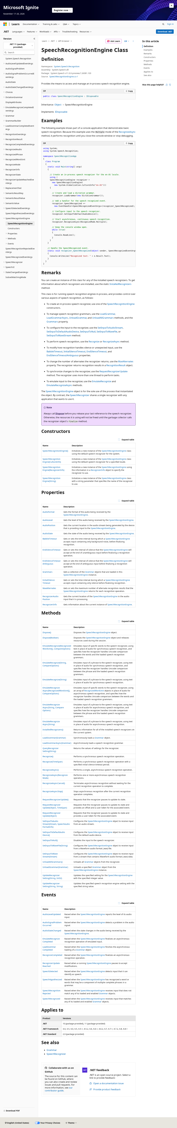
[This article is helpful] (166, 84)
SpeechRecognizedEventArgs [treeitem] (19, 257)
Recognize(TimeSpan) (53, 761)
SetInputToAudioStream (110, 327)
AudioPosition (49, 525)
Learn (44, 41)
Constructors (150, 57)
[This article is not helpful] (170, 84)
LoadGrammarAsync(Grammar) (57, 743)
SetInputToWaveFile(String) (55, 845)
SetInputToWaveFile (107, 331)
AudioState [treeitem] (11, 82)
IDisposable (61, 111)
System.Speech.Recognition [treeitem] (18, 58)
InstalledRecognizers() (53, 729)
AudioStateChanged (52, 930)
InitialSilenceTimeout (74, 351)
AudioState (48, 533)
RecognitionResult (115, 365)
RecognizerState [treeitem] (13, 174)
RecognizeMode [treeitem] (13, 164)
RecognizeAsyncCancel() (54, 783)
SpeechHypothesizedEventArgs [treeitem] (20, 213)
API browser (63, 41)
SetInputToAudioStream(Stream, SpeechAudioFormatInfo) (56, 824)
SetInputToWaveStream (59, 335)
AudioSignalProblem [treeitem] (15, 68)
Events (147, 68)
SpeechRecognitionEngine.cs (62, 76)
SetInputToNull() (50, 840)
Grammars (52, 321)
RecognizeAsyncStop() (53, 791)
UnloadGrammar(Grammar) (55, 867)
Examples (148, 50)
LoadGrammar (107, 313)
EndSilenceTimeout (97, 351)
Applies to (148, 71)
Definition (148, 46)
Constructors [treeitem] (14, 228)
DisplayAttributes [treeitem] (14, 102)
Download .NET (165, 31)
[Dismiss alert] (171, 5)
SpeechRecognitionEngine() (55, 450)
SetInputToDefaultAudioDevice (63, 331)
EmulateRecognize (101, 381)
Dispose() (47, 632)
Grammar (89, 572)
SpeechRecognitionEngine (121, 303)
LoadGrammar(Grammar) (54, 737)
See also (147, 75)
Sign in (170, 24)
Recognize (94, 341)
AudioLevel (48, 520)
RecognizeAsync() (51, 769)
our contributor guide (59, 1089)
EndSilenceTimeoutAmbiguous (63, 355)
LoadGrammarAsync (57, 317)
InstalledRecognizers (120, 284)
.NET (52, 41)
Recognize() (48, 756)
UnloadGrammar (78, 317)
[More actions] (133, 41)
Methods (148, 64)
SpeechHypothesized (52, 979)
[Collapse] (34, 38)
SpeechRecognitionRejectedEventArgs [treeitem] (20, 250)
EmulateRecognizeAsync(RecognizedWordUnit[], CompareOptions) (56, 690)
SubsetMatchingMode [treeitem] (16, 277)
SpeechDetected (50, 971)
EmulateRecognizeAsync (59, 385)
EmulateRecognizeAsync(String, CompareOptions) (53, 707)
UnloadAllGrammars (103, 317)
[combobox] (19, 45)
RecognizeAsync (127, 131)
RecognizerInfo (98, 470)
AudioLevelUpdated (52, 914)
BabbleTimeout (55, 351)
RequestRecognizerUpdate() (55, 799)
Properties (148, 60)
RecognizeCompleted (52, 955)
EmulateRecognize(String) (55, 679)
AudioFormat (48, 512)
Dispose (59, 413)
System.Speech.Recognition (67, 66)
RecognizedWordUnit (94, 690)
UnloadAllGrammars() (53, 862)
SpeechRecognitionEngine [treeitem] (20, 223)
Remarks (148, 53)
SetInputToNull (88, 331)
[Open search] (163, 24)
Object (57, 104)
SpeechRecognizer (79, 395)
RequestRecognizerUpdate (113, 371)
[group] (88, 206)
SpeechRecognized (51, 998)
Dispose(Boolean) (50, 637)
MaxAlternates (125, 361)
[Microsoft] (5, 24)
